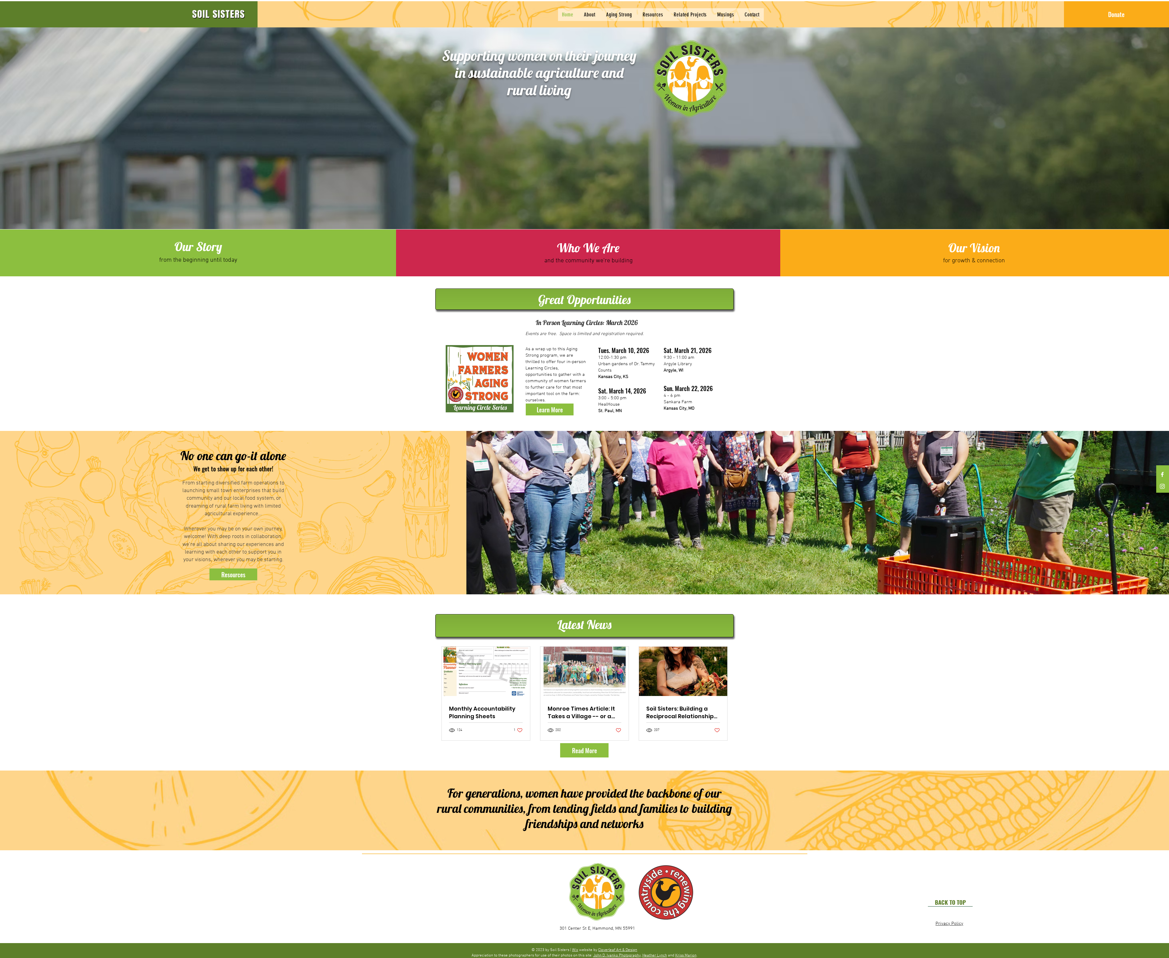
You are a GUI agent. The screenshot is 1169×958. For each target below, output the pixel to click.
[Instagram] (1162, 486)
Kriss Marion (686, 955)
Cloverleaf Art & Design (617, 950)
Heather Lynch (654, 955)
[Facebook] (1162, 474)
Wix (575, 950)
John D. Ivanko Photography (617, 955)
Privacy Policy (949, 923)
